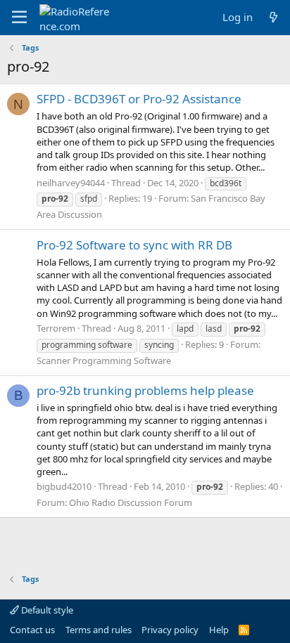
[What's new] (273, 17)
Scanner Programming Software (104, 360)
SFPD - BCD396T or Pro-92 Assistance (139, 99)
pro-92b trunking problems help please (145, 390)
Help (219, 629)
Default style (46, 610)
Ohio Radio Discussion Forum (130, 502)
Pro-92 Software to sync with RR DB (134, 245)
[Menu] (19, 17)
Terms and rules (98, 629)
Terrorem (56, 328)
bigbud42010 (64, 486)
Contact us (32, 629)
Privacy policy (169, 629)
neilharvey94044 (71, 182)
